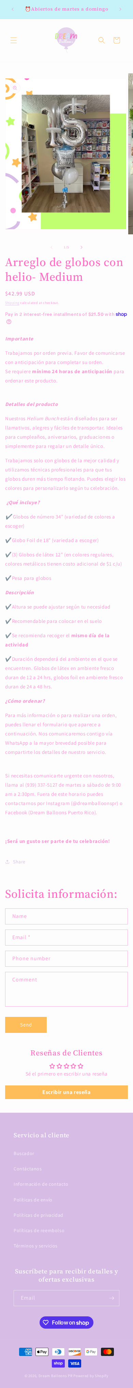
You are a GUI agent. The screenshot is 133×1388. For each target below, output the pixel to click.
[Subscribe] (111, 1298)
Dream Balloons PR (56, 1375)
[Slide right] (81, 247)
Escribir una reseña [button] (66, 1092)
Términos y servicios (36, 1246)
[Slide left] (51, 247)
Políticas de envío (33, 1200)
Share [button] (19, 862)
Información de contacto (41, 1184)
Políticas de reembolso (39, 1230)
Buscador (24, 1153)
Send (26, 1024)
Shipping (12, 303)
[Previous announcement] (12, 9)
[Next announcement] (120, 9)
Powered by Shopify (90, 1375)
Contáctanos (28, 1169)
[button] (13, 40)
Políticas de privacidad (38, 1215)
